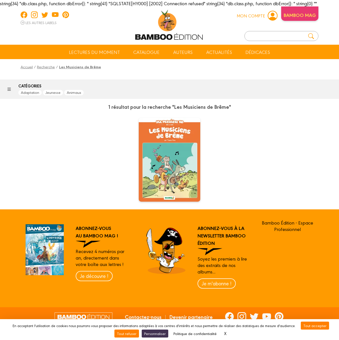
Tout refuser (126, 333)
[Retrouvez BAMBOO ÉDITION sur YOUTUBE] (55, 14)
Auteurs (183, 52)
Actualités (219, 52)
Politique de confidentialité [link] (195, 333)
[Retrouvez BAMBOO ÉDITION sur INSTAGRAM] (34, 14)
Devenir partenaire (191, 316)
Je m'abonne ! (217, 283)
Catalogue (146, 52)
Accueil (27, 66)
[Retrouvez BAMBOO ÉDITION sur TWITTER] (44, 14)
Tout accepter (315, 325)
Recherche (46, 66)
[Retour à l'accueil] (169, 24)
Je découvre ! (94, 275)
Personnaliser (155, 333)
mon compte (251, 15)
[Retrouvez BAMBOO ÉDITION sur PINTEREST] (65, 14)
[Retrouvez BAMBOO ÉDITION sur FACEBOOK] (24, 14)
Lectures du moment (94, 52)
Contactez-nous (143, 316)
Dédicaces (257, 52)
